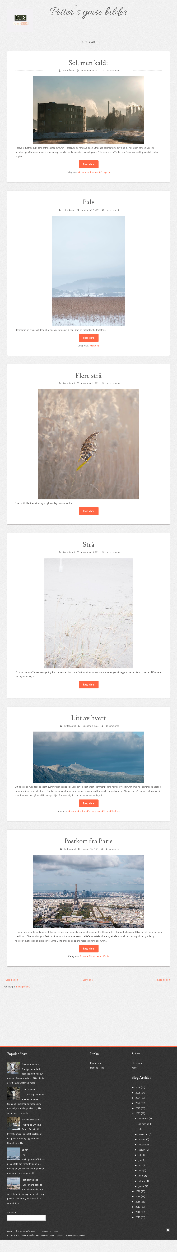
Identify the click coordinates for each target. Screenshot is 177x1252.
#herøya (94, 172)
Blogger (55, 1231)
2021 (138, 1113)
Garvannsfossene (30, 1064)
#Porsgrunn (104, 172)
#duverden (83, 172)
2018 (138, 1201)
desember (143, 1118)
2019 (138, 1196)
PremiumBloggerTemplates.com (71, 1235)
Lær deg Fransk (97, 1067)
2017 (138, 1206)
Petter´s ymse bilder (88, 12)
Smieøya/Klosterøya (31, 1119)
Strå (88, 544)
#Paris (106, 956)
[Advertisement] (30, 1010)
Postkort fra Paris (89, 841)
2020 (138, 1191)
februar (141, 1181)
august (141, 1149)
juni (140, 1160)
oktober (142, 1139)
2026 (138, 1087)
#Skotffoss (114, 811)
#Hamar (72, 811)
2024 (138, 1097)
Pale (88, 202)
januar (141, 1186)
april (140, 1170)
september (143, 1144)
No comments (113, 70)
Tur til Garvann (28, 1089)
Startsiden (88, 41)
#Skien (104, 811)
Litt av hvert (88, 718)
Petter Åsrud (68, 70)
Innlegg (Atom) (23, 986)
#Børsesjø (94, 345)
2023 (138, 1103)
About (134, 1067)
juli (139, 1154)
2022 (138, 1108)
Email (168, 1230)
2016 (138, 1212)
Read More (88, 164)
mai (140, 1165)
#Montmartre (95, 956)
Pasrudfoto (95, 1063)
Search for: (12, 1212)
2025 (138, 1092)
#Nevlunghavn (93, 811)
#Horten (81, 811)
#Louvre (84, 956)
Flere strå (89, 376)
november (143, 1134)
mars (140, 1175)
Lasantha (53, 1235)
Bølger (25, 1149)
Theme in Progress (24, 1235)
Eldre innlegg (163, 979)
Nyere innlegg (11, 979)
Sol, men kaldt (88, 63)
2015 (138, 1217)
